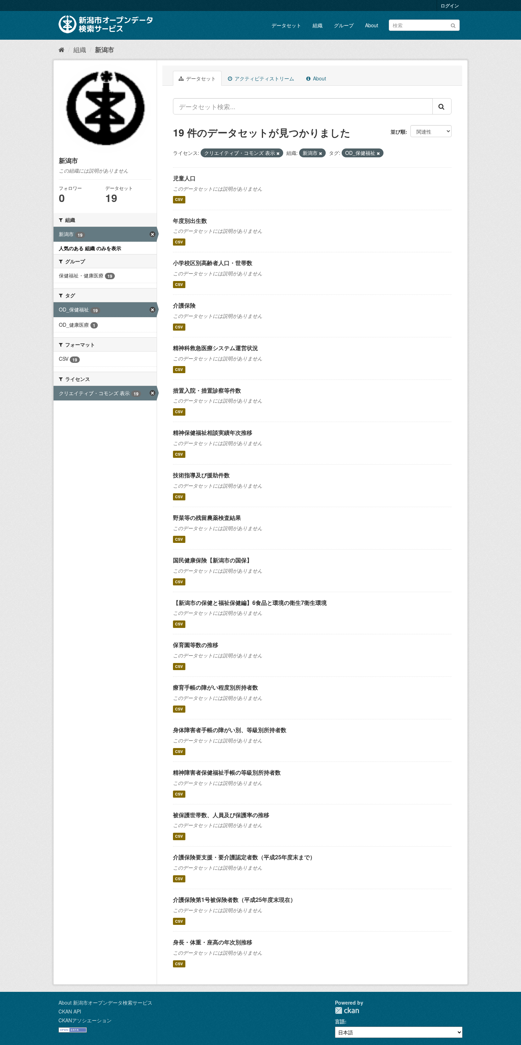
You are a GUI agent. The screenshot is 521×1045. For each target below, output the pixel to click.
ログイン (450, 5)
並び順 (398, 131)
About (371, 25)
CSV (179, 199)
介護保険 (184, 305)
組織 (318, 25)
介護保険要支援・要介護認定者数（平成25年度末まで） (244, 857)
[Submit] (453, 25)
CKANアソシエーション (85, 1020)
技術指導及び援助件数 (201, 475)
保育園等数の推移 (195, 645)
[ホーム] (61, 49)
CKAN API (69, 1011)
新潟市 (104, 49)
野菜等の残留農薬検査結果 (207, 517)
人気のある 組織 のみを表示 (90, 248)
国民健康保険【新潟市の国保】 (212, 560)
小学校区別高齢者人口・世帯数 (212, 263)
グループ (344, 25)
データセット (286, 25)
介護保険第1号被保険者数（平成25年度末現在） (234, 899)
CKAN (347, 1010)
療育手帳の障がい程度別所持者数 (215, 687)
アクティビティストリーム (263, 78)
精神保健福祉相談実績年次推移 (212, 432)
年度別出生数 (190, 221)
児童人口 (184, 178)
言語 (340, 1021)
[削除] (278, 153)
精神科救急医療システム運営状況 (215, 348)
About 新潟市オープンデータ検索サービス (105, 1002)
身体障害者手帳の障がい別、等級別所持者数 (229, 730)
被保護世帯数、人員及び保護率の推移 (221, 815)
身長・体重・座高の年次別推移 (212, 942)
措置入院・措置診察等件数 (207, 390)
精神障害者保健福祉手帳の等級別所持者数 (227, 772)
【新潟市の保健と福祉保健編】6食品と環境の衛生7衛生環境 (250, 603)
